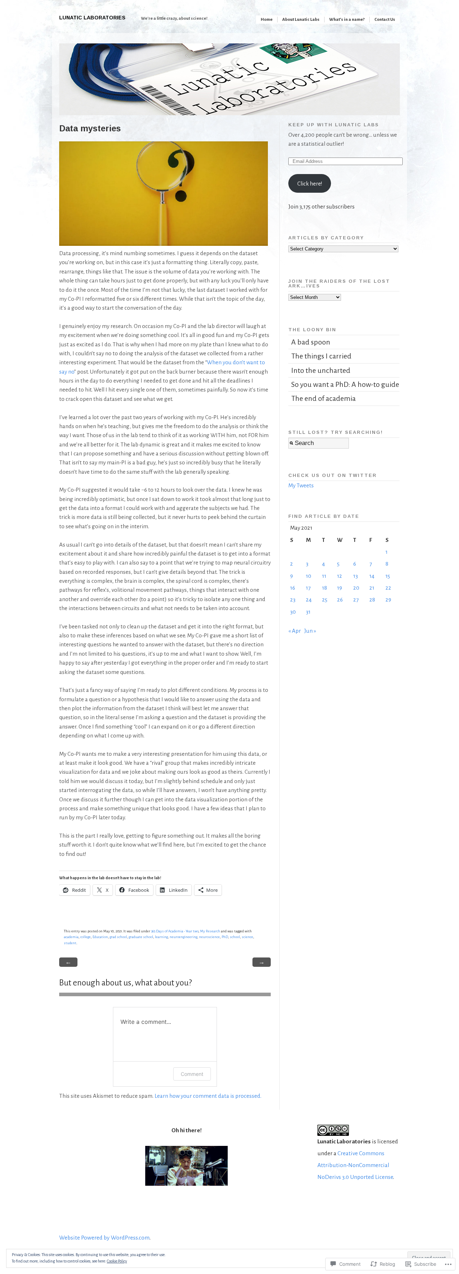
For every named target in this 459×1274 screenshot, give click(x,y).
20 (356, 588)
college (85, 937)
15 (387, 576)
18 (324, 588)
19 (339, 588)
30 (293, 612)
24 (309, 599)
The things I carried (321, 356)
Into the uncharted (320, 370)
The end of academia (323, 398)
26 (340, 599)
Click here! (309, 184)
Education (100, 937)
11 (324, 576)
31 (308, 612)
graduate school (141, 937)
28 (372, 599)
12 (339, 576)
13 (355, 576)
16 (292, 588)
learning (161, 937)
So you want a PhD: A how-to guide (345, 384)
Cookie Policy (117, 1261)
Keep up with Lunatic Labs (333, 124)
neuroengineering (183, 937)
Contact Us (384, 19)
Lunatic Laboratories (92, 17)
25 (324, 599)
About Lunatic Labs (301, 19)
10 (308, 576)
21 (371, 588)
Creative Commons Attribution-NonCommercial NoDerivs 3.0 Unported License (355, 1165)
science (247, 937)
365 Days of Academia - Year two (174, 931)
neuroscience (209, 937)
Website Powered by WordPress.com (104, 1238)
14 (371, 576)
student (70, 943)
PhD (225, 937)
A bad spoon (310, 342)
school (235, 937)
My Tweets (301, 485)
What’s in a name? (347, 19)
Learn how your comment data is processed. (208, 1096)
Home (267, 19)
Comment (192, 1074)
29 (388, 599)
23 (292, 599)
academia (71, 937)
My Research (210, 931)
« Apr (294, 631)
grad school (118, 937)
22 (388, 588)
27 (356, 599)
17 (308, 588)
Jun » (310, 631)
